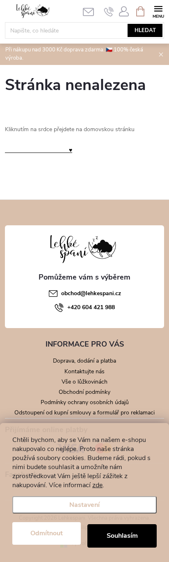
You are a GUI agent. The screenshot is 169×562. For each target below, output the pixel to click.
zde (97, 485)
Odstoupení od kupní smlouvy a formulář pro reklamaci (84, 412)
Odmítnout (46, 533)
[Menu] (158, 11)
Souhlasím (122, 535)
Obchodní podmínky (84, 392)
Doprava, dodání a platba (84, 361)
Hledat (145, 30)
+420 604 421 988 (91, 307)
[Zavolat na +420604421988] (109, 11)
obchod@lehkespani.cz (91, 293)
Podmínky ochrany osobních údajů (85, 402)
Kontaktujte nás (84, 371)
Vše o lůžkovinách (84, 382)
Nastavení (84, 504)
